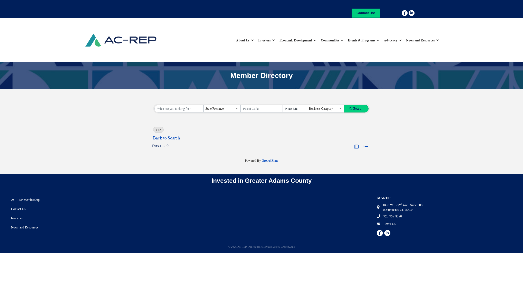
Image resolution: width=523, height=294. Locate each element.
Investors (264, 40)
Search (358, 108)
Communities (330, 40)
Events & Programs (361, 40)
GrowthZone (270, 160)
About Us (242, 40)
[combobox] (221, 108)
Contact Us (18, 209)
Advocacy (390, 40)
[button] (356, 147)
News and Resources (420, 40)
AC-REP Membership (25, 199)
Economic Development (295, 40)
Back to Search (166, 138)
